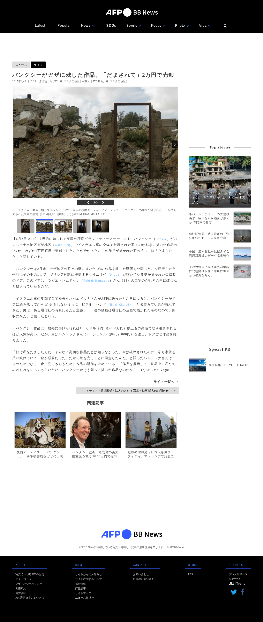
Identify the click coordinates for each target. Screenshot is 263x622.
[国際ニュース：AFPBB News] (131, 12)
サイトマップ (83, 593)
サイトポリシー (24, 579)
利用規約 (20, 588)
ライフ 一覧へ (166, 381)
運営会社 (20, 593)
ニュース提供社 (84, 597)
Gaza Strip (63, 245)
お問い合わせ (141, 574)
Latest (40, 25)
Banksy (161, 239)
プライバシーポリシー (28, 583)
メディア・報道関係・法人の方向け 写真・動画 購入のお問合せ (130, 390)
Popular (64, 25)
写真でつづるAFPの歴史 (29, 574)
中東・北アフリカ (92, 81)
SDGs (111, 25)
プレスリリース (238, 574)
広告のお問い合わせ (145, 579)
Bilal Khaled (119, 304)
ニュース (21, 64)
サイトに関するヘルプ (88, 579)
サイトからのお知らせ (88, 574)
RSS (190, 574)
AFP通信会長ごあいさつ (29, 597)
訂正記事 (80, 588)
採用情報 (80, 583)
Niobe (114, 274)
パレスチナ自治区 (115, 81)
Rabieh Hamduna (96, 280)
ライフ (38, 64)
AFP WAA (234, 579)
